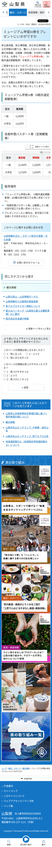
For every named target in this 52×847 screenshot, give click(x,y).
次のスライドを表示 (48, 12)
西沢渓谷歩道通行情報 (17, 318)
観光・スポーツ (15, 768)
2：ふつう (34, 354)
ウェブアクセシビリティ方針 (19, 801)
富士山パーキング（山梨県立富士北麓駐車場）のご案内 (28, 312)
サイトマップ (11, 791)
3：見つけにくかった (18, 379)
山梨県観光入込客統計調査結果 (22, 301)
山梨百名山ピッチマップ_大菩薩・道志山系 (27, 429)
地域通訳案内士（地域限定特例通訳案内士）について (26, 443)
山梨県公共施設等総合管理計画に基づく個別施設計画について (26, 415)
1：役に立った (14, 354)
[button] (38, 4)
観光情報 (11, 287)
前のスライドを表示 (3, 12)
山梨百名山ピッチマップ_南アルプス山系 (27, 436)
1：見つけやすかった (18, 371)
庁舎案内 (8, 786)
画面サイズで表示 (42, 146)
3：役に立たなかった (18, 357)
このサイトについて (14, 796)
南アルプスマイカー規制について (23, 306)
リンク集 (8, 806)
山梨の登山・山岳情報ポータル (22, 296)
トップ (4, 768)
